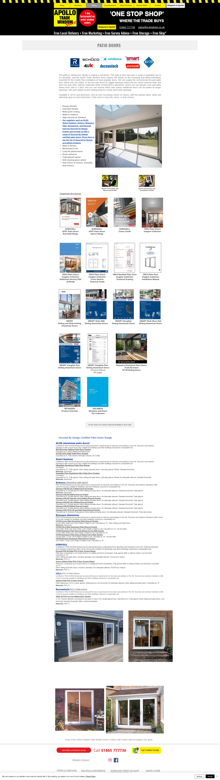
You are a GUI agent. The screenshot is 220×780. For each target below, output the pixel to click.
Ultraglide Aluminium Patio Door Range (73, 465)
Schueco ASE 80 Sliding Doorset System (72, 506)
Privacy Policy (91, 776)
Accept (210, 776)
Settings (199, 776)
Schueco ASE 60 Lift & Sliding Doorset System (74, 489)
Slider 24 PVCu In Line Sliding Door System (73, 596)
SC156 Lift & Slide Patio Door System (72, 454)
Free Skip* (159, 33)
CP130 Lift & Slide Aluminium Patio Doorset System (76, 527)
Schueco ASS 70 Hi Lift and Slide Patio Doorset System (78, 510)
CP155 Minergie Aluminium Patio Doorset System (75, 539)
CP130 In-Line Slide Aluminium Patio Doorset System (77, 521)
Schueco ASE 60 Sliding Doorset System (72, 494)
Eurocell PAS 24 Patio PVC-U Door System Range (76, 551)
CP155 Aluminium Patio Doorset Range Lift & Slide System (79, 535)
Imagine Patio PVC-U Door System (69, 581)
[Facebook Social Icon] (116, 760)
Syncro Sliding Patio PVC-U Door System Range (75, 561)
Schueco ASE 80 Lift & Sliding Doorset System (74, 502)
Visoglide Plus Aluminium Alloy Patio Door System (78, 473)
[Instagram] (110, 760)
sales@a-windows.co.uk (151, 27)
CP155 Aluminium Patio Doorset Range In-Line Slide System (80, 531)
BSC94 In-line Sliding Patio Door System (73, 450)
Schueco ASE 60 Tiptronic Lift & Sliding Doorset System (78, 498)
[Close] (217, 776)
